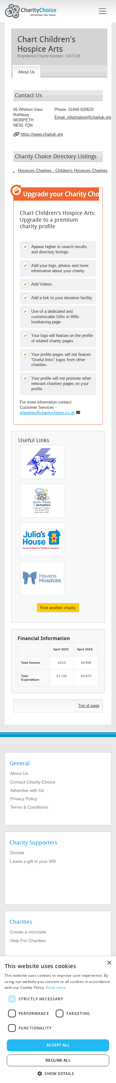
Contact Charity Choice (32, 781)
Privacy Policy (23, 798)
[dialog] (58, 1019)
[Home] (33, 11)
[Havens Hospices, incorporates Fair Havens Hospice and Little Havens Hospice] (42, 578)
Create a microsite (28, 931)
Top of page (88, 705)
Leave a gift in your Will (33, 861)
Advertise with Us (27, 790)
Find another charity (58, 607)
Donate (17, 852)
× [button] (109, 963)
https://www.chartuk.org (41, 134)
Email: (82, 117)
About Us (19, 773)
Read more (56, 987)
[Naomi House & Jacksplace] (42, 501)
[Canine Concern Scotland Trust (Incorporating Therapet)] (42, 462)
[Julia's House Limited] (42, 539)
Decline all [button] (58, 1060)
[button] (58, 1073)
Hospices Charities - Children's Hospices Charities (63, 170)
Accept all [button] (58, 1045)
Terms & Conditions (29, 807)
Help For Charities (28, 940)
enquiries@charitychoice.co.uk (47, 412)
